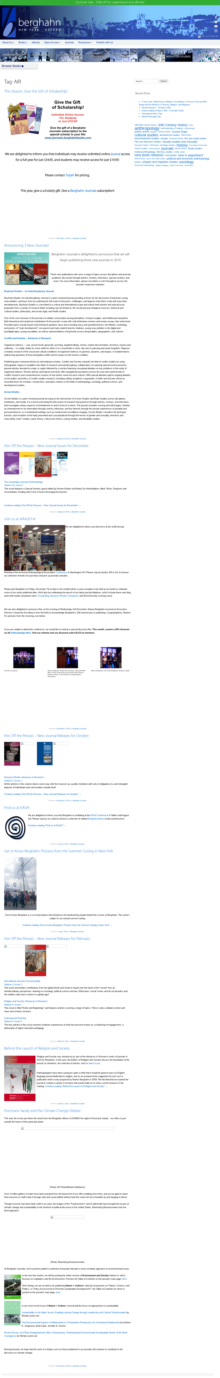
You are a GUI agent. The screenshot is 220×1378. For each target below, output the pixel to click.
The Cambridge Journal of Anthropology (23, 482)
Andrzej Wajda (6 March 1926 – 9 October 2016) (162, 111)
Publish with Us (104, 42)
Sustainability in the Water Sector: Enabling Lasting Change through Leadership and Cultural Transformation (74, 1312)
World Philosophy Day (151, 116)
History (151, 55)
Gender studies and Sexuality (180, 141)
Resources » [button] (85, 42)
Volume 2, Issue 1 (13, 780)
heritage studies (167, 145)
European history (176, 138)
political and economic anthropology (188, 158)
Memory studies (165, 152)
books (153, 132)
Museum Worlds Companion (64, 595)
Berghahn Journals (83, 191)
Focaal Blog (43, 595)
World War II (189, 165)
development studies (170, 135)
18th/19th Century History (146, 125)
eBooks (36, 42)
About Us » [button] (8, 42)
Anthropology (13, 55)
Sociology (206, 55)
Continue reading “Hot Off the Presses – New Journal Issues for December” (42, 505)
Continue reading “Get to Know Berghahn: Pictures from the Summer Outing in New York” (67, 925)
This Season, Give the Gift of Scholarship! (35, 92)
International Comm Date (198, 145)
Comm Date (179, 131)
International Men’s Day (152, 114)
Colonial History (164, 132)
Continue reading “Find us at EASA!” (47, 825)
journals (167, 148)
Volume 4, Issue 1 (13, 1004)
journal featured (154, 148)
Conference (61, 572)
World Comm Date (176, 165)
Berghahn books (96, 818)
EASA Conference (99, 815)
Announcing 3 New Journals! (26, 246)
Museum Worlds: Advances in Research (24, 777)
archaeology (190, 128)
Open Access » (52, 42)
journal (115, 154)
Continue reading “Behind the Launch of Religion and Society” (76, 1086)
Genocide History (142, 145)
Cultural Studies (69, 55)
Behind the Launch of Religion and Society (37, 1049)
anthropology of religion (172, 128)
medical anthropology (145, 152)
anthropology (147, 128)
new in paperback (190, 155)
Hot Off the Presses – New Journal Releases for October (46, 736)
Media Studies (195, 148)
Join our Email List (209, 36)
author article (142, 131)
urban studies (162, 165)
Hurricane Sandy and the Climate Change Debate (42, 1111)
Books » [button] (23, 42)
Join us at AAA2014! (19, 519)
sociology (186, 162)
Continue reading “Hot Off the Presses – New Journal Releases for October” (42, 794)
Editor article (186, 135)
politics (138, 162)
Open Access (140, 159)
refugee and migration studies (160, 161)
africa (191, 125)
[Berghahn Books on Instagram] (216, 31)
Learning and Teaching (15, 1018)
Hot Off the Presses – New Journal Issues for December (46, 446)
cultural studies (146, 135)
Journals (69, 42)
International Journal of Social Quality (22, 981)
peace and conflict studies (156, 159)
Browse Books (11, 66)
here (124, 1279)
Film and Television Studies (148, 142)
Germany (154, 145)
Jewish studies (141, 148)
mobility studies (179, 152)
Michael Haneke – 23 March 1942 (156, 108)
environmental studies (147, 138)
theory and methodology (144, 165)
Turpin (70, 175)
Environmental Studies (96, 55)
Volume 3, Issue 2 (13, 984)
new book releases (149, 155)
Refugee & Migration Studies (178, 55)
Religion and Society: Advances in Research (25, 1001)
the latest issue (92, 1063)
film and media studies (195, 138)
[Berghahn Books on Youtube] (216, 26)
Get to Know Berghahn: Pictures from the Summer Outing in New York (58, 851)
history (182, 145)
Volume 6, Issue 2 (13, 1021)
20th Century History (173, 125)
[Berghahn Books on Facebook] (216, 17)
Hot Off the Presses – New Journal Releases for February (47, 939)
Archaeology (41, 55)
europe (164, 138)
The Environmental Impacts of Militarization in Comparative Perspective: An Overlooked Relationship (71, 1322)
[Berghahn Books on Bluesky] (216, 22)
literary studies (181, 148)
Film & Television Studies (123, 55)
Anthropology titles (20, 632)
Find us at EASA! (16, 808)
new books (171, 155)
